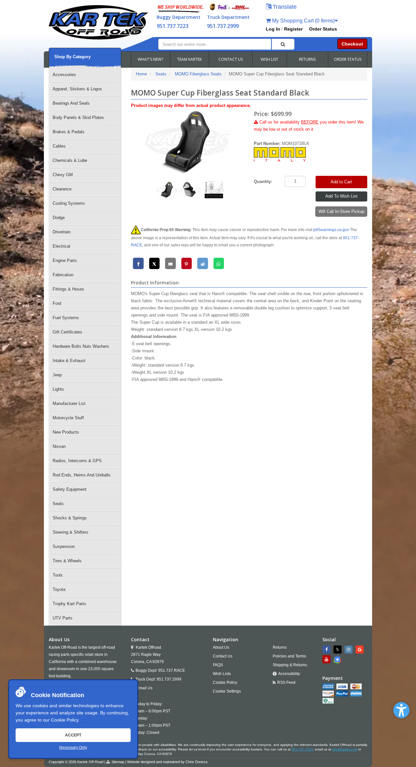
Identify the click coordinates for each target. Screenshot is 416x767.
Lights (58, 389)
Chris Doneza (196, 762)
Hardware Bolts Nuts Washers (81, 346)
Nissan (59, 446)
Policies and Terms (289, 656)
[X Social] (338, 649)
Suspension (64, 546)
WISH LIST (269, 59)
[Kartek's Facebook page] (327, 649)
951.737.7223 (172, 26)
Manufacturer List (69, 403)
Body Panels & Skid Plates (78, 117)
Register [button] (293, 29)
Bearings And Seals (71, 103)
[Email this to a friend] (170, 263)
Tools (58, 575)
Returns (280, 647)
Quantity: (263, 181)
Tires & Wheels (67, 560)
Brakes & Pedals (68, 131)
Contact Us (222, 656)
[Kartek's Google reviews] (360, 649)
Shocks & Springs (70, 517)
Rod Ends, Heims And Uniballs (81, 475)
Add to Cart (341, 181)
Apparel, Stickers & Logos (77, 88)
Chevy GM (63, 174)
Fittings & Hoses (68, 289)
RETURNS (307, 59)
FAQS (218, 665)
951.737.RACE (171, 670)
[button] (401, 710)
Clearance (62, 189)
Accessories (64, 74)
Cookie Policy (64, 719)
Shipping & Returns (290, 665)
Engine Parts (65, 260)
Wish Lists (222, 673)
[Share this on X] (154, 263)
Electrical (61, 246)
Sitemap (117, 762)
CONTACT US (230, 59)
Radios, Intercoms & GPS (77, 460)
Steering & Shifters (70, 532)
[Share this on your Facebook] (138, 263)
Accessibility (289, 673)
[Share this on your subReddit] (202, 263)
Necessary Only (73, 747)
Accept (73, 735)
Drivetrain (62, 231)
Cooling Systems (69, 203)
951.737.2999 (223, 26)
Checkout (352, 43)
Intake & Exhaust (69, 360)
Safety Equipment (69, 489)
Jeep (57, 374)
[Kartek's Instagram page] (349, 649)
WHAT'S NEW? (150, 59)
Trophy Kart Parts (69, 603)
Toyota (59, 589)
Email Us (144, 688)
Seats (58, 503)
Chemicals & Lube (70, 160)
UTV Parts (62, 618)
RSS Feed (286, 682)
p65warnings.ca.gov (331, 230)
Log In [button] (273, 29)
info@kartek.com (344, 749)
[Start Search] (283, 44)
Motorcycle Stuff (68, 417)
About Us (221, 647)
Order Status (323, 29)
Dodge (59, 217)
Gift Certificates (67, 332)
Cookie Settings (227, 691)
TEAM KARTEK (189, 59)
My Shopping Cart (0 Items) (303, 20)
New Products (66, 432)
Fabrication (63, 274)
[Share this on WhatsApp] (219, 263)
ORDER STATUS (347, 59)
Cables (59, 146)
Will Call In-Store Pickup (341, 211)
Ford (57, 303)
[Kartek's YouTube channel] (327, 659)
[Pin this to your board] (186, 263)
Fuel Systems (66, 317)
